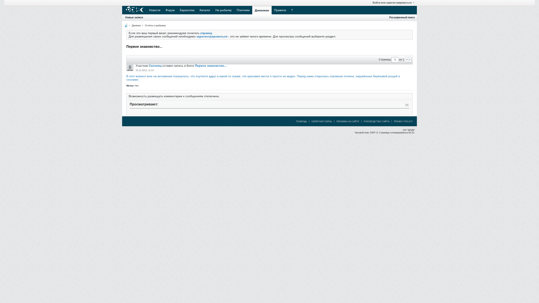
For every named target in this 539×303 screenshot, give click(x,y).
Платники (243, 10)
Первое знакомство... (211, 65)
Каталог (205, 10)
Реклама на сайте (347, 121)
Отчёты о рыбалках (155, 25)
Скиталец (155, 65)
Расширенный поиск (402, 17)
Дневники (262, 10)
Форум (170, 10)
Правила (280, 10)
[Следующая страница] (409, 59)
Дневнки (136, 25)
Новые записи (134, 17)
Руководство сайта (377, 121)
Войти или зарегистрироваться (392, 2)
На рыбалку (223, 10)
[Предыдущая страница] (406, 59)
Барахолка (187, 10)
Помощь (301, 121)
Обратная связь (321, 121)
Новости (154, 10)
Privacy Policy (403, 121)
